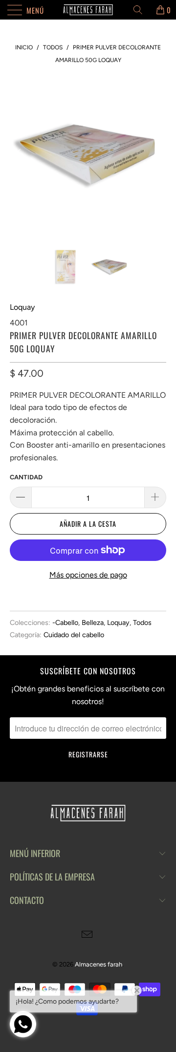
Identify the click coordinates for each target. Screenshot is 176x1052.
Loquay (22, 307)
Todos (142, 622)
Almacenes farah (98, 964)
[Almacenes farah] (88, 10)
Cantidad (26, 477)
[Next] (157, 154)
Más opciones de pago (88, 575)
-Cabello (65, 622)
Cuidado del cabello (74, 634)
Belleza (93, 622)
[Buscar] (141, 9)
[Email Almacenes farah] (87, 935)
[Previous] (19, 154)
